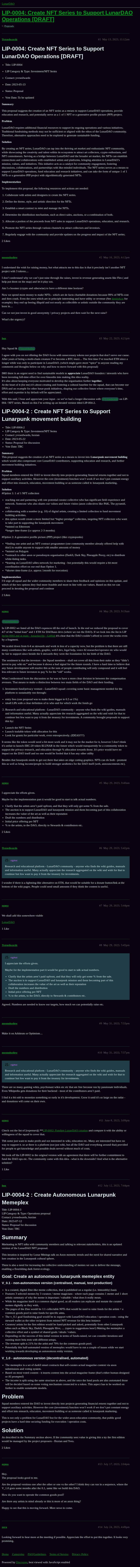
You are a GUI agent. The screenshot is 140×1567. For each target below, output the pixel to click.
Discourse (21, 1562)
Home (5, 1554)
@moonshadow (27, 348)
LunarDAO (8, 3)
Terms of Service (59, 1554)
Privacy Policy (80, 1554)
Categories (18, 1554)
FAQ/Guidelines (37, 1554)
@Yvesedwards (110, 399)
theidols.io (118, 298)
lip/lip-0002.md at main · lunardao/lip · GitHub (28, 635)
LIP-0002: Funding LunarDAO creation (65, 1130)
